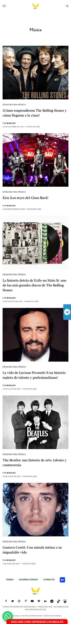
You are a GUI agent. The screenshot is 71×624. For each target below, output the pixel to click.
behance (62, 579)
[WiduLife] (35, 6)
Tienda (10, 579)
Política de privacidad (32, 616)
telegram (67, 312)
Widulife (11, 123)
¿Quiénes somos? (28, 579)
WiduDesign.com (37, 610)
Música (22, 104)
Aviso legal (15, 616)
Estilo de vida (10, 104)
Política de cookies (52, 616)
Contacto (49, 579)
